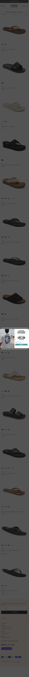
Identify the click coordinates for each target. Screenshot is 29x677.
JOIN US (21, 344)
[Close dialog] (28, 329)
